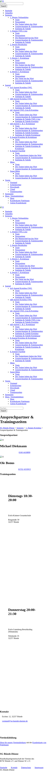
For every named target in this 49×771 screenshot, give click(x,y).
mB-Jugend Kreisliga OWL (21, 99)
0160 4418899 (24, 452)
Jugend (8, 85)
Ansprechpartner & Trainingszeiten (29, 26)
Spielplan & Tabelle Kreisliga (26, 121)
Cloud (12, 189)
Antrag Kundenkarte (18, 203)
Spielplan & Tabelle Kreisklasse (27, 135)
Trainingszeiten (16, 191)
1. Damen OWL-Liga (18, 31)
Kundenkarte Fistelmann (20, 201)
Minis (12, 162)
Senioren (8, 15)
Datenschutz (26, 767)
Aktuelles (9, 13)
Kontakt (14, 767)
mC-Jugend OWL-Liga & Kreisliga (24, 110)
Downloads (14, 187)
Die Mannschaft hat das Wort (26, 38)
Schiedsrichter (15, 185)
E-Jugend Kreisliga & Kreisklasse (23, 137)
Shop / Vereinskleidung (14, 196)
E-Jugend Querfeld (17, 151)
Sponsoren (9, 194)
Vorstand (13, 182)
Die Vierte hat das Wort (24, 78)
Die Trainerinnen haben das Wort (28, 155)
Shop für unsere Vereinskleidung (13, 742)
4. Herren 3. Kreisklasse (19, 72)
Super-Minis (15, 171)
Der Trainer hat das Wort (25, 65)
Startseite (8, 11)
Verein (7, 180)
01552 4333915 (24, 469)
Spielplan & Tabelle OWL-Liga (27, 119)
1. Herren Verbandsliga (19, 17)
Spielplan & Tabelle (23, 29)
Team (17, 20)
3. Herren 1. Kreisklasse (19, 58)
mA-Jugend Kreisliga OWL (21, 87)
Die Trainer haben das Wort (26, 24)
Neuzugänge (20, 22)
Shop (12, 198)
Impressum (39, 767)
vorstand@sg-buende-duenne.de (15, 721)
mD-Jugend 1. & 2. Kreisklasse (22, 124)
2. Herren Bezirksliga (18, 44)
